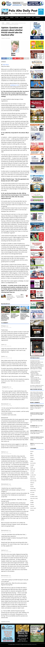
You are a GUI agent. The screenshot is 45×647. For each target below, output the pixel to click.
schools (31, 500)
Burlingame (32, 459)
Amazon (31, 451)
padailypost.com (14, 85)
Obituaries (28, 17)
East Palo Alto (33, 463)
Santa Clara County (34, 498)
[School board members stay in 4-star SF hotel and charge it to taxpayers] (24, 309)
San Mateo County (33, 496)
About (2, 17)
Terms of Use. (34, 644)
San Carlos (32, 492)
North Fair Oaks (33, 480)
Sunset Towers (33, 508)
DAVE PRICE (6, 64)
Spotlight (22, 17)
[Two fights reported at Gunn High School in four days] (15, 309)
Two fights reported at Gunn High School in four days (15, 315)
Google (31, 467)
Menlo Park (32, 476)
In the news (32, 471)
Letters (16, 17)
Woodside (32, 510)
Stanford (32, 504)
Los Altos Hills (33, 474)
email (33, 385)
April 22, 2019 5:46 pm (6, 38)
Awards (6, 17)
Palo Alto (32, 486)
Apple (31, 453)
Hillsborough (32, 469)
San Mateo (32, 494)
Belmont (32, 457)
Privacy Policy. (29, 644)
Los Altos (32, 472)
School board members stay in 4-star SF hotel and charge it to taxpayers (24, 316)
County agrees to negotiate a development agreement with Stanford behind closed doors (5, 317)
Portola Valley (33, 488)
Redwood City (33, 490)
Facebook (32, 465)
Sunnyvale (32, 506)
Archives (8, 19)
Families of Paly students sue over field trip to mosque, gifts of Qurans (36, 408)
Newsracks (38, 17)
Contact (2, 19)
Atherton (32, 455)
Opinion (11, 17)
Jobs (33, 17)
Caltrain (31, 461)
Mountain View (33, 478)
